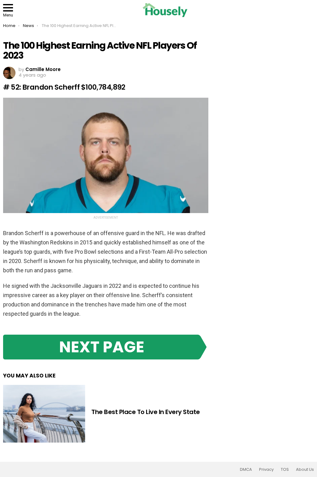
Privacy (266, 469)
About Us (305, 469)
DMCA (246, 469)
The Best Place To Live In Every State (145, 412)
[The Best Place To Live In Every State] (44, 413)
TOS (285, 469)
